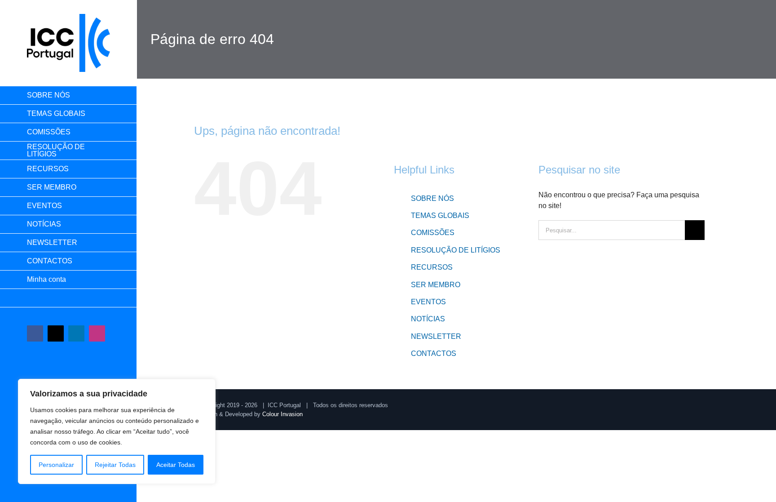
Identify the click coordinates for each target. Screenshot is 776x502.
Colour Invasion (282, 414)
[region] (117, 431)
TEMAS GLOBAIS (440, 215)
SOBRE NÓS (432, 198)
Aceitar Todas (175, 464)
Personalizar (56, 464)
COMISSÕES (432, 232)
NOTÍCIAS (428, 319)
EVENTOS (428, 302)
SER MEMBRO (435, 285)
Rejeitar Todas (115, 464)
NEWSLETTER (436, 336)
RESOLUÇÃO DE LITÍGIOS (455, 250)
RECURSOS (432, 267)
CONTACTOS (433, 353)
